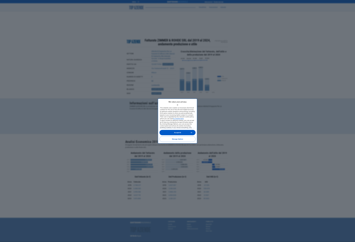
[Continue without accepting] (177, 105)
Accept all (177, 132)
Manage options (177, 139)
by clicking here (178, 118)
